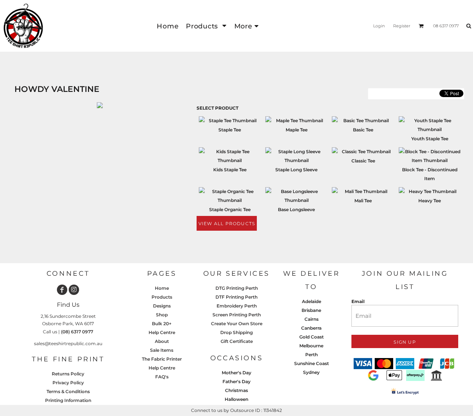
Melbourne (311, 345)
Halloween (236, 399)
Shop (162, 314)
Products (162, 297)
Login (379, 25)
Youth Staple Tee (429, 138)
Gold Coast (311, 337)
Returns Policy (68, 374)
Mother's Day (236, 372)
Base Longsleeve (296, 209)
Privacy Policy (68, 382)
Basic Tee (363, 130)
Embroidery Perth (237, 306)
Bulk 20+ (161, 323)
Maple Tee (296, 130)
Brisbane (311, 310)
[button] (206, 26)
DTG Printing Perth (236, 288)
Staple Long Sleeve (296, 169)
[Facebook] (62, 290)
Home (162, 288)
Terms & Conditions (68, 391)
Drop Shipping (236, 332)
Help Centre (162, 332)
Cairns (311, 319)
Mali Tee (363, 200)
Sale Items (161, 350)
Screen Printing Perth (236, 314)
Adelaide (311, 301)
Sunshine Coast (311, 363)
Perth (311, 354)
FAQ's (162, 376)
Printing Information (68, 400)
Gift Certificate (237, 341)
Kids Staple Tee (229, 169)
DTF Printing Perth (236, 297)
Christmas (236, 390)
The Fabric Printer (162, 359)
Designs (162, 306)
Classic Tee (363, 161)
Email (358, 301)
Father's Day (236, 381)
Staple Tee (229, 130)
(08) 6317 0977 (77, 331)
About (162, 341)
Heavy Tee (429, 200)
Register (401, 25)
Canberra (311, 328)
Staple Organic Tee (230, 209)
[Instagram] (74, 290)
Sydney (311, 372)
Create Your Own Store (236, 323)
